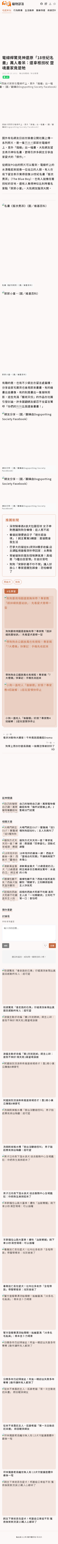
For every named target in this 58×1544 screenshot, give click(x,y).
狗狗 (17, 581)
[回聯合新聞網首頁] (6, 3)
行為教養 (18, 10)
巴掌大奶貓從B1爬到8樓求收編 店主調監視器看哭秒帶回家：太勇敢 (31, 548)
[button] (41, 3)
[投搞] (46, 3)
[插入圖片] (45, 945)
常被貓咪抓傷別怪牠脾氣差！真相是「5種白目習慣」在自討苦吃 (31, 557)
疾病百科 (52, 10)
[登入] (50, 4)
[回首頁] (13, 3)
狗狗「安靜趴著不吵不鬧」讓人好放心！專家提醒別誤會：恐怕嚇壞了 (31, 567)
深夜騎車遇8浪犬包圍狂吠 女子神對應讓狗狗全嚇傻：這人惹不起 (31, 527)
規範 (6, 945)
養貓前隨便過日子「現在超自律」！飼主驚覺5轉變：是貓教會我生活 (30, 538)
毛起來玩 (6, 10)
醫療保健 (40, 10)
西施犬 (7, 581)
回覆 (52, 945)
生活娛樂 (29, 10)
